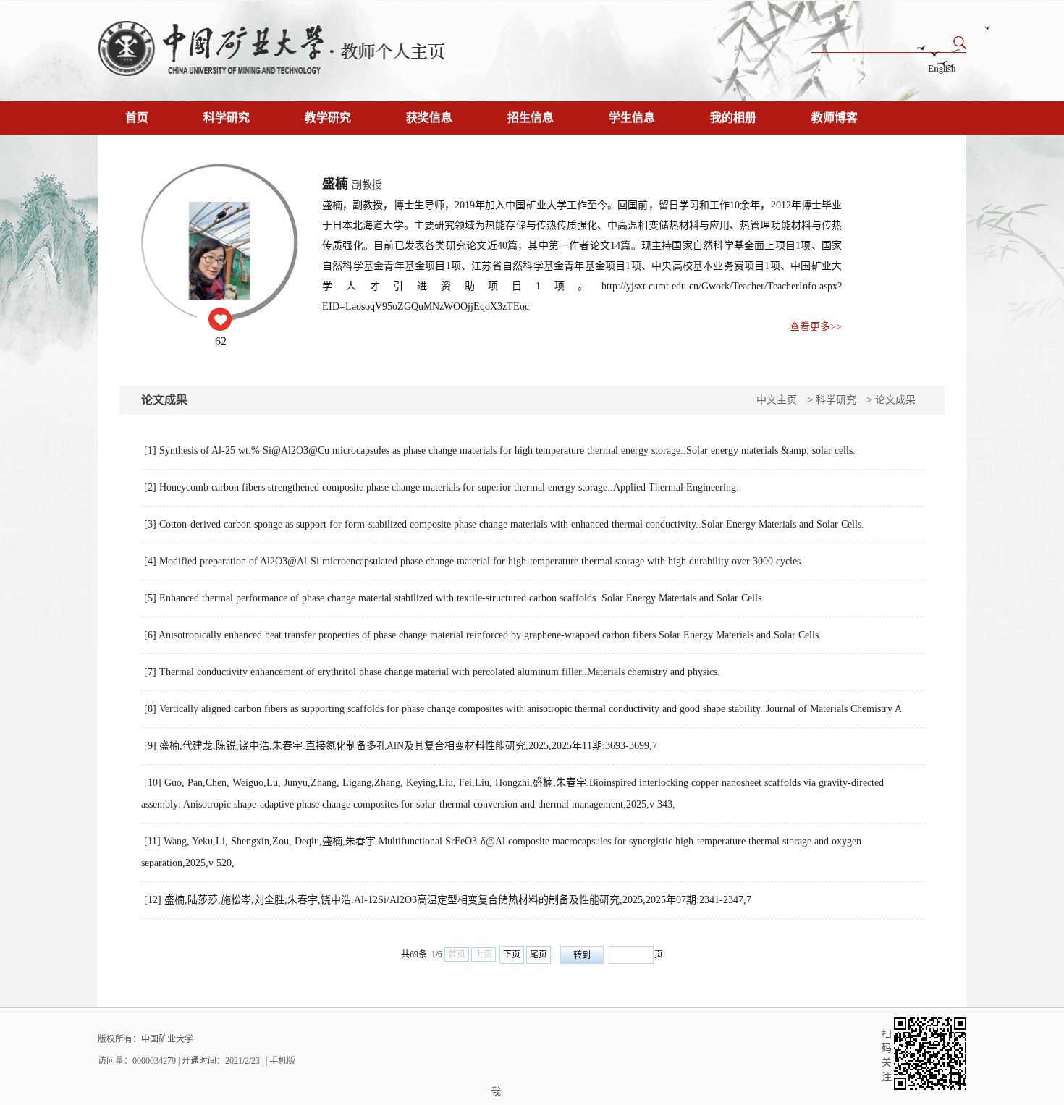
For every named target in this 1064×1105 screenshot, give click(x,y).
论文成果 (895, 399)
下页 (511, 954)
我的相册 (733, 117)
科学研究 (226, 117)
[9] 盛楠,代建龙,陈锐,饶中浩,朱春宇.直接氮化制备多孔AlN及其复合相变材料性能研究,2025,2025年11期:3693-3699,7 (400, 745)
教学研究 (328, 117)
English (942, 69)
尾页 (538, 954)
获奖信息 (429, 117)
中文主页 (776, 399)
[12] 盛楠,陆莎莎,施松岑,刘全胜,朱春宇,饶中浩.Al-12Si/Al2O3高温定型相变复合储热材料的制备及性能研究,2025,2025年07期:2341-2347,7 (447, 899)
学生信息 (632, 117)
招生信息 (530, 117)
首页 (136, 117)
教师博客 (834, 117)
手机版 (282, 1061)
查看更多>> (816, 326)
